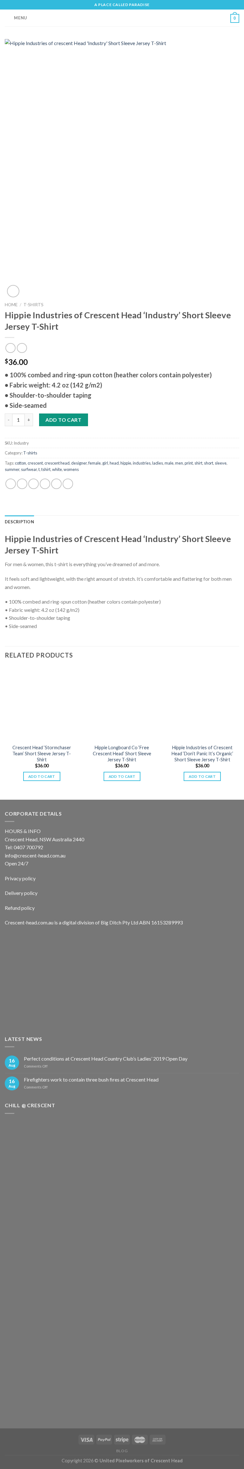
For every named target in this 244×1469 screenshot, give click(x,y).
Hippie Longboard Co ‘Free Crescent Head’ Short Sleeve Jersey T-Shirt (122, 753)
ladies (157, 463)
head (114, 463)
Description (19, 521)
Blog (122, 1450)
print (189, 463)
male (169, 463)
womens (71, 469)
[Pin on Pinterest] (56, 484)
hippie (125, 463)
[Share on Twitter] (33, 484)
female (94, 463)
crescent (35, 463)
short (208, 463)
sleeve (221, 463)
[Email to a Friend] (45, 484)
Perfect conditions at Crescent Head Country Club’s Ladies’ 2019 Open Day (105, 1058)
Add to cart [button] (41, 776)
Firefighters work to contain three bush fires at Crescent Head (91, 1079)
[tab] (19, 521)
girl (105, 463)
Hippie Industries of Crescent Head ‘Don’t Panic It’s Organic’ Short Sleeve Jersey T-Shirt (202, 753)
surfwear (29, 469)
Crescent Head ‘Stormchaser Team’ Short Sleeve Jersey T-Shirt (41, 753)
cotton (20, 463)
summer (12, 469)
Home (11, 304)
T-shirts (34, 304)
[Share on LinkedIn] (68, 484)
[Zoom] (13, 291)
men (179, 463)
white (57, 469)
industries (142, 463)
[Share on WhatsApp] (10, 484)
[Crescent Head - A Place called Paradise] (122, 18)
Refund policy (20, 908)
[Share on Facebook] (22, 484)
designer (79, 463)
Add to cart (63, 420)
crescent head (57, 463)
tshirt (46, 469)
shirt (198, 463)
